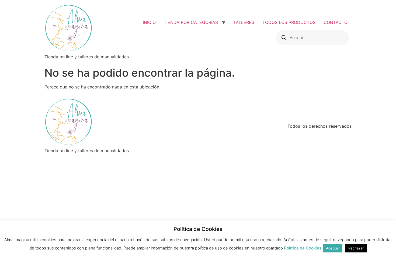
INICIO (149, 22)
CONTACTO (336, 22)
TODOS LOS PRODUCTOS (288, 22)
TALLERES (243, 22)
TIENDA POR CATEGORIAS (191, 22)
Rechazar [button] (356, 248)
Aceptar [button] (332, 248)
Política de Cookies (302, 248)
